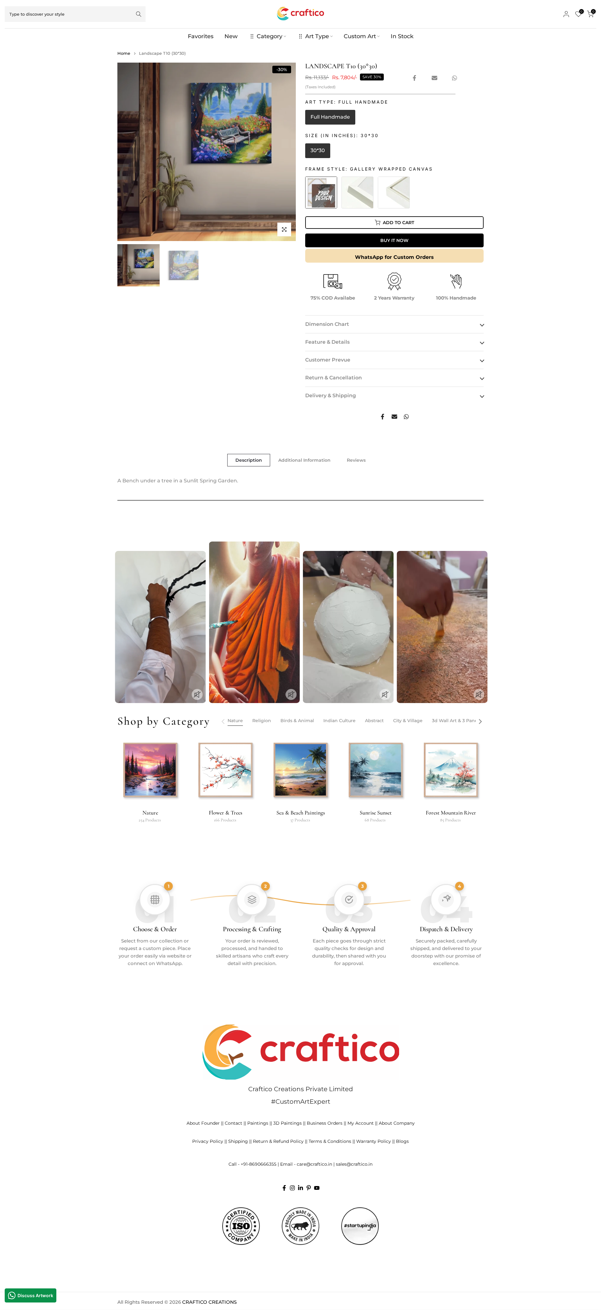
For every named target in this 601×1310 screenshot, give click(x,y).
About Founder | (204, 1123)
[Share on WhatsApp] (454, 78)
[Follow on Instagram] (292, 1188)
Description (248, 460)
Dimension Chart (327, 324)
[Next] (480, 721)
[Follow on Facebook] (284, 1188)
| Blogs (401, 1141)
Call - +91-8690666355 (252, 1164)
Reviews (356, 460)
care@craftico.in (314, 1164)
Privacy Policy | (209, 1141)
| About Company (395, 1123)
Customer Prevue (327, 360)
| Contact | (233, 1123)
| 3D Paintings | (287, 1123)
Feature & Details (327, 342)
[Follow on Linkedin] (300, 1188)
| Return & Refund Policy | (278, 1141)
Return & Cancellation (333, 378)
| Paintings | (258, 1123)
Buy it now (394, 240)
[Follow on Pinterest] (308, 1188)
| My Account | (360, 1123)
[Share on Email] (434, 78)
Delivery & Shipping (330, 395)
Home (123, 53)
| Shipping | (238, 1141)
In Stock (402, 36)
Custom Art (360, 36)
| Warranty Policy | (373, 1141)
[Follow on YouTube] (317, 1188)
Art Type (317, 36)
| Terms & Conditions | (330, 1141)
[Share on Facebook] (414, 78)
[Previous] (223, 721)
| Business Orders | (324, 1123)
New (231, 36)
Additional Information (304, 460)
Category (269, 36)
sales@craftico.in (354, 1164)
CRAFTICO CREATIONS (209, 1302)
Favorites (200, 36)
